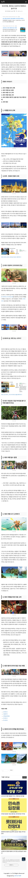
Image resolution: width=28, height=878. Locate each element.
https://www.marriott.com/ (9, 26)
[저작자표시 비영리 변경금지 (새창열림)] (15, 770)
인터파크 (5, 712)
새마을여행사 (6, 716)
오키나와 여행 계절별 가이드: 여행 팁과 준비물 (12, 796)
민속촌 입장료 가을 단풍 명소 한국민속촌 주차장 (13, 814)
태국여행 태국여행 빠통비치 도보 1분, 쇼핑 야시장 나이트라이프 (10, 30)
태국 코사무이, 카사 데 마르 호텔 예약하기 (11, 394)
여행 (14, 11)
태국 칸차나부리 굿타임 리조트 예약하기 (11, 257)
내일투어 (5, 714)
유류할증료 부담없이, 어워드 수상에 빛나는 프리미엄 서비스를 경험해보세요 (14, 21)
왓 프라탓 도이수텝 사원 (7, 297)
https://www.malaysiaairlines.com (10, 16)
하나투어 (5, 720)
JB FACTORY (17, 876)
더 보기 (24, 777)
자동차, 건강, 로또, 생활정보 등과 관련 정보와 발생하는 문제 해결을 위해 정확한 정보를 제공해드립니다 (11, 861)
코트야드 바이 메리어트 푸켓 (10, 28)
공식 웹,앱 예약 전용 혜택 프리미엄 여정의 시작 (14, 18)
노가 (4, 858)
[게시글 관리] (6, 770)
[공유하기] (5, 770)
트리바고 (5, 718)
